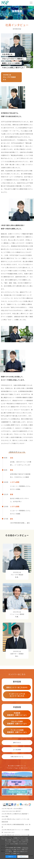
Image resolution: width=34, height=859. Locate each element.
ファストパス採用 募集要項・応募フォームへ (17, 731)
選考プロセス (17, 742)
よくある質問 (17, 749)
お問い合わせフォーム (17, 756)
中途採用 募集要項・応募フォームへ (17, 714)
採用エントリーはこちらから (17, 687)
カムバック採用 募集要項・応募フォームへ (17, 722)
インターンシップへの (17, 695)
